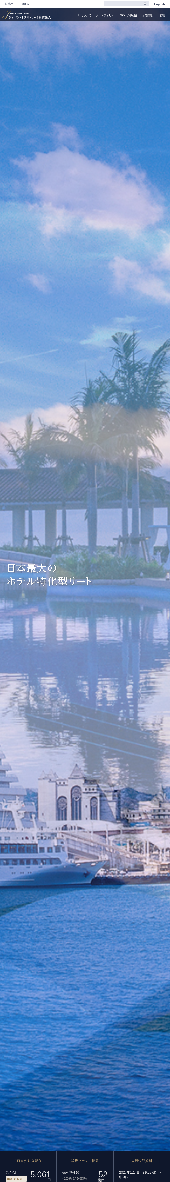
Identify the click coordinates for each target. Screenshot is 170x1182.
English (159, 3)
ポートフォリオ (104, 15)
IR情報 (161, 15)
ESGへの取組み (128, 15)
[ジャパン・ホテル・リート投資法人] (26, 15)
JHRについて (83, 15)
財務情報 (147, 15)
